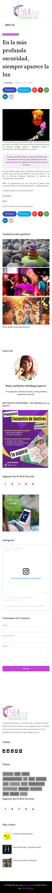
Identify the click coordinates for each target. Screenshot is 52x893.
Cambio (25, 774)
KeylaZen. (28, 885)
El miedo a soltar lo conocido (25, 860)
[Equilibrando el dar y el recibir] (26, 253)
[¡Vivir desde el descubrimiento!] (26, 310)
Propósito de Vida (10, 34)
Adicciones (8, 774)
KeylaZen (8, 83)
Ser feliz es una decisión (23, 834)
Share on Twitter (25, 91)
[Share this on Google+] (34, 90)
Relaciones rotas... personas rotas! (27, 847)
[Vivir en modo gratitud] (26, 282)
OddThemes (27, 889)
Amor (17, 774)
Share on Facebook (10, 91)
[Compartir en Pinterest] (11, 96)
